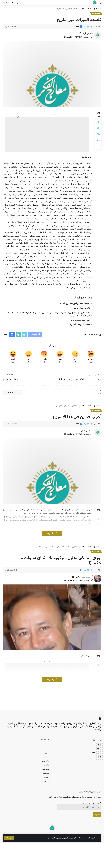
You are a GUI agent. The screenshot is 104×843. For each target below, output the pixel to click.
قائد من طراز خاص (82, 308)
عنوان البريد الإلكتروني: (91, 802)
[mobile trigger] (99, 2)
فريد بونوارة (88, 33)
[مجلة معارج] (94, 2)
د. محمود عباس (87, 430)
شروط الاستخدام (54, 838)
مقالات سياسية (96, 13)
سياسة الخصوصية (67, 838)
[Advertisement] (47, 146)
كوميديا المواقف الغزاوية (80, 324)
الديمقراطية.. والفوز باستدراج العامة (75, 303)
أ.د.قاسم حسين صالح (84, 576)
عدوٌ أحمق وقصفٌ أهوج (80, 320)
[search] (17, 3)
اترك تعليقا (11, 392)
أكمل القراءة (52, 533)
